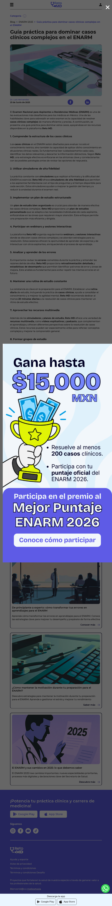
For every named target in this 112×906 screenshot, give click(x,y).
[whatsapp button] (105, 888)
